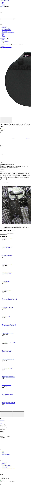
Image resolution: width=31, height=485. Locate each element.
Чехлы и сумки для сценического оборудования (8, 32)
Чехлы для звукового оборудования (6, 29)
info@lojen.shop (4, 477)
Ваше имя (8, 436)
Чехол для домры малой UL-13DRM (6, 351)
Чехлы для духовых (4, 464)
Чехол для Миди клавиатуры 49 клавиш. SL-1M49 (8, 377)
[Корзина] (6, 18)
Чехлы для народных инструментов (6, 30)
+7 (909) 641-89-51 (2, 6)
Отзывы (1, 423)
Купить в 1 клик (28, 138)
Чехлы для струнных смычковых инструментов (8, 466)
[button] (15, 447)
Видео (2, 35)
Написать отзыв (2, 420)
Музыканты (3, 4)
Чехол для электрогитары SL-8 (6, 316)
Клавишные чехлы (4, 462)
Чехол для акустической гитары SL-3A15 (7, 368)
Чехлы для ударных (4, 31)
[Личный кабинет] (19, 12)
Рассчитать (2, 169)
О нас (2, 3)
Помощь (1, 479)
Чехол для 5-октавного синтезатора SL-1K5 (7, 394)
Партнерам (3, 453)
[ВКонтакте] (6, 443)
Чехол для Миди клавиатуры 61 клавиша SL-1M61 (8, 403)
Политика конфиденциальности (6, 454)
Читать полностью (2, 129)
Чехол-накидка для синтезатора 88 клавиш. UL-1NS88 (9, 342)
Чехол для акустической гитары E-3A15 (7, 247)
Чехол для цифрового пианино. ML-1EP (7, 238)
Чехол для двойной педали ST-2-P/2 (6, 290)
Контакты (3, 5)
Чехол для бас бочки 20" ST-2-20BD (6, 264)
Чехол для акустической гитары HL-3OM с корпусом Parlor (9, 299)
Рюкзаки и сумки (4, 27)
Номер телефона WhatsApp (10, 233)
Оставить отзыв (2, 437)
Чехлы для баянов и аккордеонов (6, 28)
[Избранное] (7, 12)
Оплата (3, 2)
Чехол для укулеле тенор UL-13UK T (6, 273)
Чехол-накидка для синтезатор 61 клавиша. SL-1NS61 (9, 325)
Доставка (3, 33)
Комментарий (2, 431)
